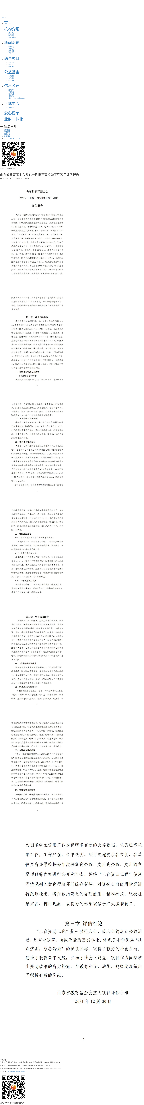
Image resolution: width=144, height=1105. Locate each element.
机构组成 (11, 33)
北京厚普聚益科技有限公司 (16, 1071)
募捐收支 (11, 94)
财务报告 (11, 90)
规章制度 (11, 96)
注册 (4, 17)
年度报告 (11, 92)
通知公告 (11, 51)
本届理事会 (12, 37)
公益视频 (11, 49)
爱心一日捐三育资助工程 (16, 98)
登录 (1, 17)
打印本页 (3, 1060)
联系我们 (11, 35)
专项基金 (11, 76)
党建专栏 (11, 53)
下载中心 (11, 107)
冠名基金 (11, 78)
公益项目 (11, 62)
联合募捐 (11, 66)
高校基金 (11, 80)
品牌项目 (11, 64)
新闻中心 (11, 47)
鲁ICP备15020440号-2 (54, 1068)
